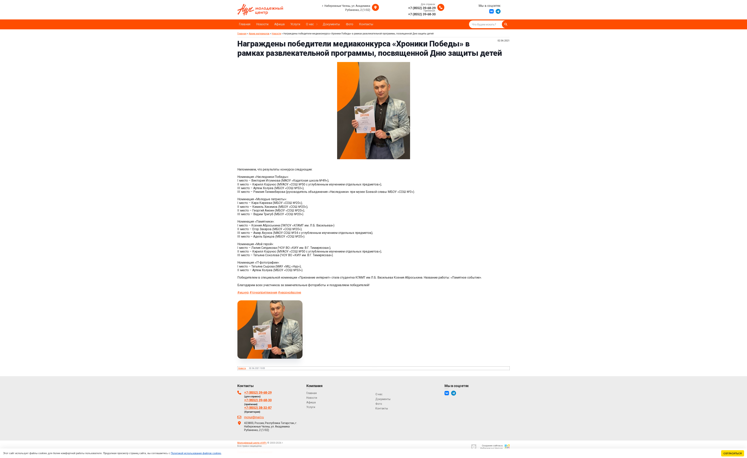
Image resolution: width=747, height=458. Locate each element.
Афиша (311, 402)
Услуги (310, 407)
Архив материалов (259, 33)
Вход (265, 446)
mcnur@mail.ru (254, 417)
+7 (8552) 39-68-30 (258, 400)
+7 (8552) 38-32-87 (258, 408)
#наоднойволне (289, 292)
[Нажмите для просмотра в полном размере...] (373, 158)
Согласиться (732, 453)
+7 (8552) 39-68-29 (258, 392)
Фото (378, 403)
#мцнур (243, 292)
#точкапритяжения (263, 292)
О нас (378, 394)
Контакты (381, 408)
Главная (241, 33)
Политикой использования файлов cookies (196, 453)
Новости (276, 33)
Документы (382, 399)
